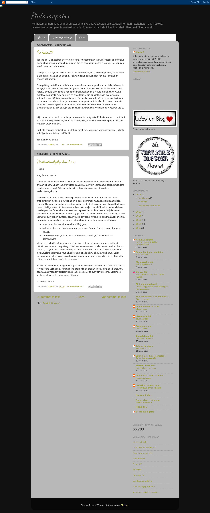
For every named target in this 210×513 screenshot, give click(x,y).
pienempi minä (143, 316)
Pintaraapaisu (50, 15)
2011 (138, 228)
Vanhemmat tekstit (113, 296)
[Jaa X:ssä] (95, 144)
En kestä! (137, 464)
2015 (139, 212)
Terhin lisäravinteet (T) (146, 358)
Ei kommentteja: (75, 145)
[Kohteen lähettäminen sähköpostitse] (89, 144)
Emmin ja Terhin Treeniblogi (150, 356)
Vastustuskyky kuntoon (56, 161)
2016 (139, 194)
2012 (139, 224)
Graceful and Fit (144, 336)
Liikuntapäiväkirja (62, 37)
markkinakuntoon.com (147, 385)
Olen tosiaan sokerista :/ (144, 447)
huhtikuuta (144, 198)
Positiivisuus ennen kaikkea (148, 388)
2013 (139, 220)
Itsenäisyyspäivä (143, 378)
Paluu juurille (141, 329)
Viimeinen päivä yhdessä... (146, 492)
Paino (82, 37)
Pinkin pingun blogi (146, 284)
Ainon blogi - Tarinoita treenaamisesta (147, 401)
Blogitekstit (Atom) (51, 303)
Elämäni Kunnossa (146, 366)
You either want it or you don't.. (152, 297)
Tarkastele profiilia (141, 72)
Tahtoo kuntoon (144, 346)
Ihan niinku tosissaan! (147, 306)
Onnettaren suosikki (142, 453)
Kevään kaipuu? (143, 348)
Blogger (124, 505)
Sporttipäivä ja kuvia (142, 481)
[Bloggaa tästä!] (92, 144)
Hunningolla (138, 475)
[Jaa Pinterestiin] (100, 144)
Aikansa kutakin (143, 299)
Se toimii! (45, 52)
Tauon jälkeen (142, 319)
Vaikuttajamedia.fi (144, 264)
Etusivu (42, 37)
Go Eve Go (141, 272)
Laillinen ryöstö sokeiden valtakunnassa (147, 243)
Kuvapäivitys (139, 459)
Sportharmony (143, 326)
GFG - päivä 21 (140, 442)
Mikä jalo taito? (142, 254)
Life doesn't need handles (149, 375)
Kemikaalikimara (144, 240)
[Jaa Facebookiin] (97, 144)
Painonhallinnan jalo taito (149, 252)
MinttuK (140, 52)
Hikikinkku (141, 407)
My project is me (144, 262)
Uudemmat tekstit (48, 296)
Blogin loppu (141, 309)
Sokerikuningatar (145, 412)
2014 (139, 216)
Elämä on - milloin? (144, 338)
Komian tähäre (143, 395)
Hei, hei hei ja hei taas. (146, 368)
